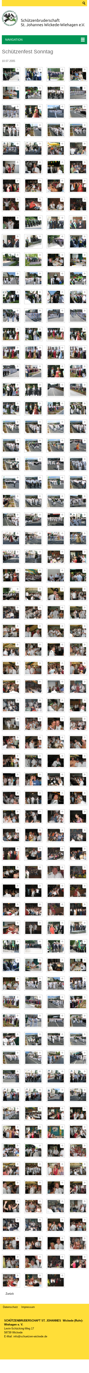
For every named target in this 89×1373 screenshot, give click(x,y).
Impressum (28, 1307)
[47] (55, 278)
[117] (11, 612)
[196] (78, 965)
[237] (11, 1169)
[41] (11, 260)
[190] (33, 946)
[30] (33, 204)
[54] (33, 315)
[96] (78, 501)
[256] (78, 1243)
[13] (11, 130)
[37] (11, 241)
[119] (55, 612)
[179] (55, 890)
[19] (55, 148)
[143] (55, 723)
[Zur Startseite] (43, 18)
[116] (78, 594)
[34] (33, 222)
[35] (55, 222)
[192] (78, 946)
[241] (11, 1187)
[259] (55, 1262)
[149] (11, 761)
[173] (11, 872)
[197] (11, 983)
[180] (78, 891)
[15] (55, 130)
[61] (11, 352)
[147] (55, 742)
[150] (33, 761)
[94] (33, 501)
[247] (55, 1206)
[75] (55, 408)
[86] (33, 464)
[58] (33, 334)
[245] (11, 1206)
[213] (11, 1057)
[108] (78, 557)
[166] (33, 835)
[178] (33, 890)
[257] (11, 1262)
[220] (78, 1076)
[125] (11, 649)
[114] (33, 594)
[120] (78, 612)
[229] (11, 1132)
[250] (33, 1224)
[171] (55, 853)
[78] (33, 427)
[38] (33, 241)
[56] (78, 315)
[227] (55, 1113)
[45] (11, 278)
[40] (78, 241)
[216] (78, 1057)
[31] (55, 204)
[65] (11, 371)
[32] (78, 204)
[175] (55, 872)
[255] (55, 1243)
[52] (78, 297)
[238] (33, 1169)
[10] (33, 111)
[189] (11, 946)
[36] (78, 223)
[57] (11, 334)
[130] (33, 668)
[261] (11, 1280)
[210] (33, 1039)
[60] (78, 334)
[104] (78, 538)
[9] (11, 111)
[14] (33, 130)
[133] (11, 686)
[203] (55, 1002)
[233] (11, 1150)
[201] (11, 1002)
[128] (78, 649)
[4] (78, 74)
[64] (78, 352)
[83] (55, 445)
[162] (33, 816)
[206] (33, 1020)
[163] (55, 816)
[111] (55, 575)
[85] (11, 464)
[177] (11, 891)
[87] (55, 464)
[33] (11, 223)
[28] (78, 185)
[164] (78, 816)
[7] (55, 93)
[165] (11, 835)
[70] (33, 389)
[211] (55, 1039)
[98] (33, 519)
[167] (55, 835)
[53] (11, 315)
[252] (78, 1224)
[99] (55, 519)
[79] (55, 427)
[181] (11, 909)
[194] (33, 965)
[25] (11, 185)
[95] (55, 501)
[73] (11, 408)
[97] (11, 519)
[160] (78, 798)
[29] (11, 204)
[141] (11, 724)
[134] (33, 686)
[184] (78, 909)
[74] (33, 408)
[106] (33, 556)
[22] (33, 167)
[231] (55, 1132)
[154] (33, 779)
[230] (33, 1132)
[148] (78, 742)
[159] (55, 798)
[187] (55, 928)
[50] (33, 297)
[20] (78, 148)
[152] (78, 761)
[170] (33, 853)
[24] (78, 167)
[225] (11, 1113)
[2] (33, 74)
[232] (78, 1132)
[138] (33, 705)
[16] (78, 130)
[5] (11, 93)
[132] (78, 668)
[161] (11, 816)
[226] (33, 1113)
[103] (55, 538)
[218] (33, 1076)
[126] (33, 649)
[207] (55, 1020)
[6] (33, 93)
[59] (55, 334)
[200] (78, 983)
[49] (11, 297)
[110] (33, 575)
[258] (33, 1262)
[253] (11, 1243)
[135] (55, 686)
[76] (78, 408)
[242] (33, 1187)
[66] (33, 371)
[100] (78, 519)
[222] (33, 1095)
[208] (78, 1020)
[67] (55, 371)
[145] (11, 742)
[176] (78, 872)
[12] (78, 111)
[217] (11, 1076)
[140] (78, 705)
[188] (78, 928)
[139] (55, 705)
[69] (11, 390)
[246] (33, 1206)
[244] (78, 1187)
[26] (33, 185)
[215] (55, 1057)
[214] (33, 1057)
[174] (33, 872)
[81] (11, 445)
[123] (55, 631)
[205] (11, 1020)
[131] (55, 668)
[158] (33, 798)
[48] (78, 278)
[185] (11, 928)
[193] (11, 965)
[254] (33, 1243)
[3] (55, 74)
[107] (55, 556)
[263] (55, 1280)
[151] (55, 761)
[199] (55, 983)
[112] (78, 575)
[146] (33, 742)
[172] (78, 853)
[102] (33, 538)
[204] (78, 1002)
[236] (78, 1150)
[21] (11, 167)
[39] (55, 241)
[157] (11, 798)
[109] (11, 575)
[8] (78, 93)
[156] (78, 779)
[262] (33, 1280)
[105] (11, 557)
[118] (33, 612)
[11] (55, 111)
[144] (78, 724)
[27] (55, 185)
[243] (55, 1187)
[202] (33, 1002)
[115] (55, 594)
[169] (11, 853)
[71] (55, 389)
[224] (78, 1095)
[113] (11, 594)
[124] (78, 631)
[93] (11, 501)
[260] (78, 1262)
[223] (55, 1095)
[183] (55, 909)
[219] (55, 1076)
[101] (11, 538)
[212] (78, 1039)
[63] (55, 352)
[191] (55, 946)
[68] (78, 371)
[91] (55, 482)
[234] (33, 1150)
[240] (78, 1169)
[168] (78, 835)
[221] (11, 1095)
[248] (78, 1206)
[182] (33, 909)
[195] (55, 965)
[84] (78, 445)
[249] (11, 1224)
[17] (11, 148)
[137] (11, 705)
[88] (78, 464)
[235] (55, 1150)
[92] (78, 482)
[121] (11, 631)
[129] (11, 668)
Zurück (10, 1293)
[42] (33, 260)
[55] (55, 315)
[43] (55, 260)
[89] (11, 482)
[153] (11, 779)
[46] (33, 278)
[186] (33, 928)
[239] (55, 1169)
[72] (78, 390)
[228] (78, 1113)
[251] (55, 1224)
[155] (55, 779)
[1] (11, 74)
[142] (33, 723)
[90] (33, 482)
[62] (33, 352)
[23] (55, 167)
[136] (78, 686)
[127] (55, 649)
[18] (33, 148)
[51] (55, 297)
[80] (78, 427)
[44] (78, 260)
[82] (33, 445)
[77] (11, 427)
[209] (11, 1039)
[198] (33, 983)
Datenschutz (10, 1307)
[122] (33, 631)
